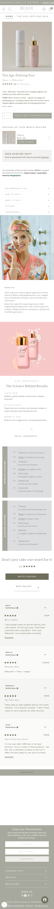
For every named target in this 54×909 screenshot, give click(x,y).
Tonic (20, 135)
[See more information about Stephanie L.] (45, 687)
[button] (10, 9)
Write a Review (32, 577)
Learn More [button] (42, 173)
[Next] (49, 138)
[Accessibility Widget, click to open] (4, 905)
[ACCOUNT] (44, 9)
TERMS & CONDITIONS (14, 905)
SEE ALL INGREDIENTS (26, 436)
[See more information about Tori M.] (45, 727)
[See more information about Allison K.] (45, 654)
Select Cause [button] (30, 173)
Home (9, 16)
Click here (45, 157)
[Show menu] (4, 9)
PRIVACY (29, 905)
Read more (7, 106)
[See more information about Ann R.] (45, 607)
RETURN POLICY (42, 905)
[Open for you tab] (44, 899)
